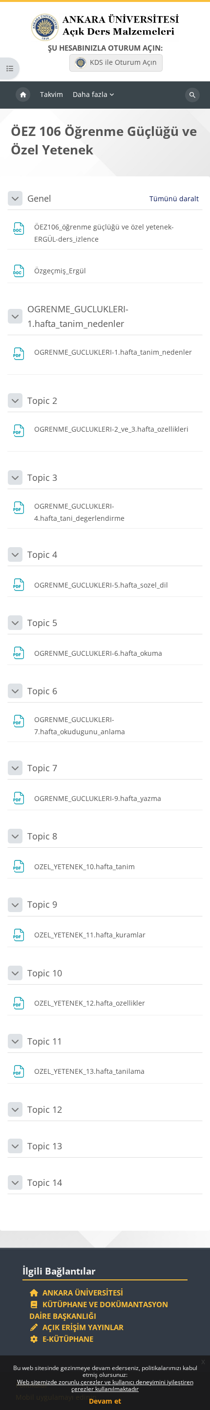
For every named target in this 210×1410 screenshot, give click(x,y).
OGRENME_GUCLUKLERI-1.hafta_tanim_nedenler (77, 316)
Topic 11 (44, 1041)
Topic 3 (42, 477)
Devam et (105, 1401)
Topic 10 (44, 973)
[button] (15, 198)
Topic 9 (42, 904)
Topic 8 (42, 836)
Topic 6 (42, 691)
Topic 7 (42, 768)
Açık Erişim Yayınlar (82, 1327)
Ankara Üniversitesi (81, 1292)
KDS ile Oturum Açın (123, 62)
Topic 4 (42, 554)
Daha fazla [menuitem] (90, 94)
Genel (39, 198)
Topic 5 (42, 623)
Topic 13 (44, 1146)
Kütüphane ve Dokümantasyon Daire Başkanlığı (98, 1310)
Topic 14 (44, 1182)
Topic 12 (44, 1109)
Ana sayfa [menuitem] (23, 95)
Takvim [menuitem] (51, 94)
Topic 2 (42, 400)
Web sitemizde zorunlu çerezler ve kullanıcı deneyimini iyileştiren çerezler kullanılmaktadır (105, 1385)
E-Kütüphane (66, 1339)
